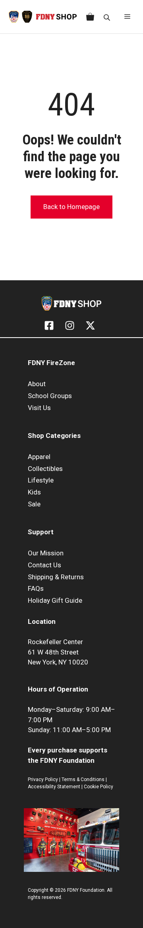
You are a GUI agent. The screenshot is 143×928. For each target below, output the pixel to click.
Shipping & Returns (56, 577)
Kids (34, 492)
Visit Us (39, 408)
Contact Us (44, 565)
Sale (34, 504)
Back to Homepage (71, 207)
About (37, 384)
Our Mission (46, 553)
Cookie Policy (98, 786)
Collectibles (45, 469)
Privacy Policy (43, 779)
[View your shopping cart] (88, 17)
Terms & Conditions (83, 779)
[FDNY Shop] (43, 17)
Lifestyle (41, 480)
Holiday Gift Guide (55, 600)
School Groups (50, 396)
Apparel (39, 457)
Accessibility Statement (54, 786)
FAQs (36, 588)
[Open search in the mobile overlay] (108, 17)
